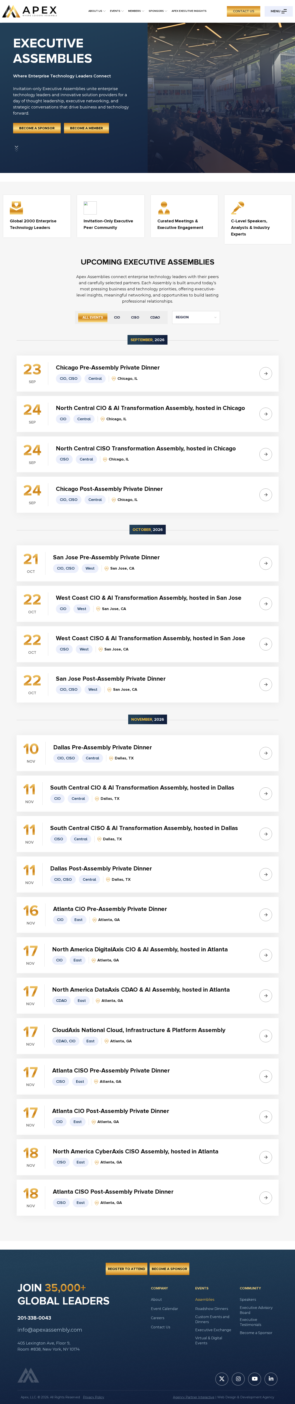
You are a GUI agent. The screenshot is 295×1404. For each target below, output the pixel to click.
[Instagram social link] (238, 1378)
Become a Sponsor (37, 128)
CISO (135, 317)
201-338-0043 (34, 1318)
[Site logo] (29, 11)
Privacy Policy (93, 1397)
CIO (117, 317)
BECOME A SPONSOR (169, 1269)
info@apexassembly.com (49, 1330)
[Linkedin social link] (271, 1378)
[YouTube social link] (254, 1378)
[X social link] (221, 1378)
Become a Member (86, 128)
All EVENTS (93, 317)
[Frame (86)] (16, 148)
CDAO (155, 317)
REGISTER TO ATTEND (126, 1269)
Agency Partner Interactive (193, 1397)
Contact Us (243, 11)
